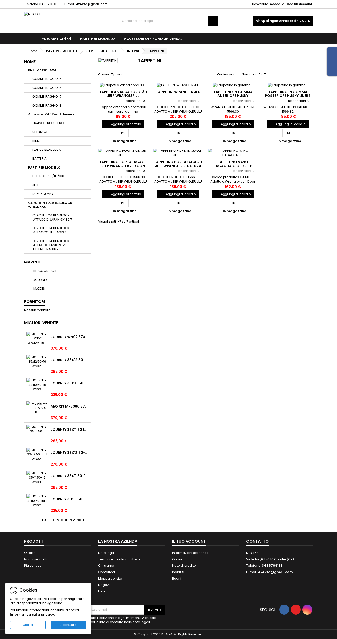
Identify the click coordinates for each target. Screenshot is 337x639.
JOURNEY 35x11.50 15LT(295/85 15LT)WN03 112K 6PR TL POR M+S (70, 430)
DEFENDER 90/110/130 (48, 176)
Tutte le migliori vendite (65, 520)
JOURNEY (40, 279)
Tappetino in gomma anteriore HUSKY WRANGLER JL (233, 95)
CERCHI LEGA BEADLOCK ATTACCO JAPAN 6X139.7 (52, 217)
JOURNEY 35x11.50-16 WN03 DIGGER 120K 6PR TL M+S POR (70, 476)
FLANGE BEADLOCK (46, 149)
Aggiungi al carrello (123, 124)
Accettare (68, 624)
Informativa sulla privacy (32, 614)
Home (30, 62)
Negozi (104, 585)
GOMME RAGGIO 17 (46, 96)
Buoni (176, 578)
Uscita (28, 624)
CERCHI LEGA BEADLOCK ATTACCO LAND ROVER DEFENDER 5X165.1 (51, 245)
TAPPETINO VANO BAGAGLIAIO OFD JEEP (232, 163)
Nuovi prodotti (35, 559)
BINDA (37, 140)
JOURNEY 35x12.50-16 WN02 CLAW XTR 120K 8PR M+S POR (70, 360)
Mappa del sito (110, 578)
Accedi (275, 4)
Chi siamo (106, 565)
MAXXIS (39, 288)
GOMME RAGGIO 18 (47, 105)
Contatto (257, 541)
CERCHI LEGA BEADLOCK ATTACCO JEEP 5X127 (51, 230)
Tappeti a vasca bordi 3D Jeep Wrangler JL (123, 93)
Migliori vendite (41, 323)
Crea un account (298, 4)
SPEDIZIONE (41, 132)
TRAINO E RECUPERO (48, 123)
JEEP (35, 185)
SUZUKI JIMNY (42, 193)
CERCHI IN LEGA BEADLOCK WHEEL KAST (50, 204)
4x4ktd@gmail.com (91, 4)
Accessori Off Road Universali (153, 38)
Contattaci (106, 572)
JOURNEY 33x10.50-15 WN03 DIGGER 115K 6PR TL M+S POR (70, 383)
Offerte (30, 552)
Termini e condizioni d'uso (119, 559)
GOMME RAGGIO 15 (47, 78)
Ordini (177, 559)
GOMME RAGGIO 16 (47, 87)
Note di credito (184, 565)
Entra (102, 591)
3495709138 (49, 4)
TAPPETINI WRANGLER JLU (178, 91)
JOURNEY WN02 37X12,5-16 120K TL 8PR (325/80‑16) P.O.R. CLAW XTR (70, 337)
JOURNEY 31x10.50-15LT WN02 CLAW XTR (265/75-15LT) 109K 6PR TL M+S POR (70, 499)
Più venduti (32, 565)
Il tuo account (189, 541)
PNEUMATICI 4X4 (56, 38)
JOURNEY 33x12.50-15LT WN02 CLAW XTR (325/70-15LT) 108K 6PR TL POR (70, 453)
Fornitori (34, 301)
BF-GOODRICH (44, 270)
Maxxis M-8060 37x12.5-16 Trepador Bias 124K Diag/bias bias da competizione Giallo (70, 406)
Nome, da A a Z (268, 75)
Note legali (106, 552)
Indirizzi (178, 572)
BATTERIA (39, 158)
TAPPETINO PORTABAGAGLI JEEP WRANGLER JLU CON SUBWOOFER (123, 165)
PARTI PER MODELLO (97, 38)
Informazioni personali (190, 552)
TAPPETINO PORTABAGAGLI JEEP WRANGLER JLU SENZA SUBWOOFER (178, 165)
